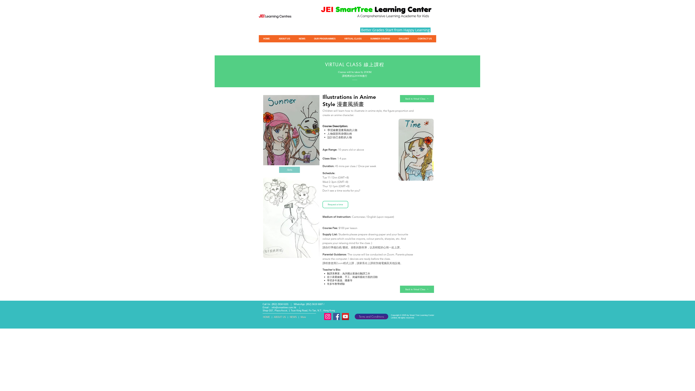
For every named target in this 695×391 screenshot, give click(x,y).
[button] (380, 38)
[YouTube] (345, 316)
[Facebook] (336, 316)
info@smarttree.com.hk (284, 307)
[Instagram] (327, 316)
